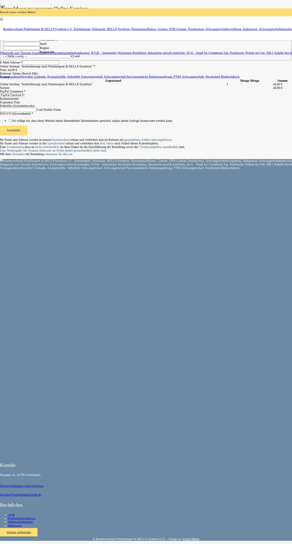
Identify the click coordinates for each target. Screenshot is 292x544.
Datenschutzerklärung (21, 518)
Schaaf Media (190, 539)
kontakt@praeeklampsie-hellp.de (20, 494)
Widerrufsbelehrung (20, 522)
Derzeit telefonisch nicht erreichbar (22, 486)
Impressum (15, 525)
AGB (11, 514)
